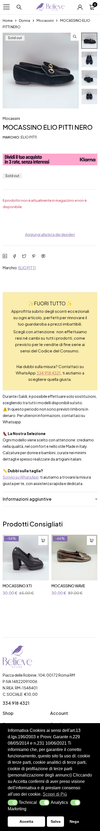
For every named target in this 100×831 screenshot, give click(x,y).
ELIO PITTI (27, 267)
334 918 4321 (49, 372)
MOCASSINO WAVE (68, 585)
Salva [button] (56, 821)
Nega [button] (74, 821)
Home (8, 20)
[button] (13, 802)
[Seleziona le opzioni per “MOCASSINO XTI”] (42, 540)
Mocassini (45, 20)
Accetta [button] (26, 821)
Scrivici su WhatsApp (21, 477)
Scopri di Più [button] (55, 794)
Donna (24, 20)
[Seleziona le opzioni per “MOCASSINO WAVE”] (91, 540)
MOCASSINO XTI (17, 585)
